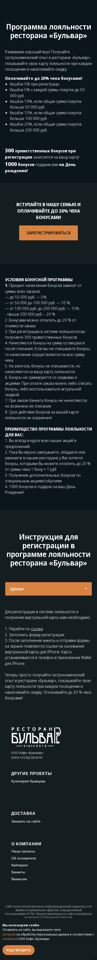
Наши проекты (23, 851)
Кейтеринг (19, 865)
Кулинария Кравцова (28, 781)
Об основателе (23, 858)
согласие (9, 934)
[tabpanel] (48, 655)
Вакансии (19, 879)
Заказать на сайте (26, 821)
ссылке (37, 628)
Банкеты (18, 872)
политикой (10, 939)
